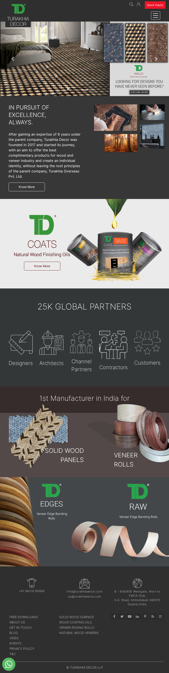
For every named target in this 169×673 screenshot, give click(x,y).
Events (15, 643)
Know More (27, 187)
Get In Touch (20, 627)
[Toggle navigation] (155, 15)
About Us (17, 622)
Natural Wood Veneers (79, 633)
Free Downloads (23, 617)
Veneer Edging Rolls (76, 627)
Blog (13, 633)
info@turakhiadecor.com (84, 591)
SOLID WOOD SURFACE (76, 617)
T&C (12, 654)
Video (14, 638)
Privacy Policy (21, 648)
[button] (139, 3)
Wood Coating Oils (75, 622)
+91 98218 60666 (32, 591)
